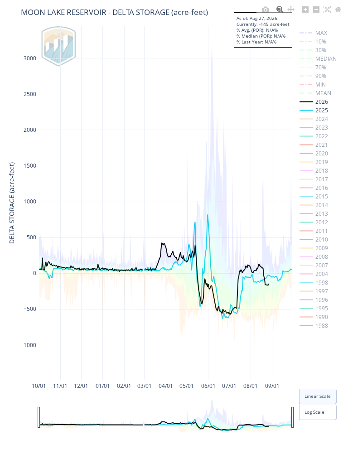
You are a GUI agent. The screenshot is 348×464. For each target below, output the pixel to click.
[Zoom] (280, 9)
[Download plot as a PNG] (265, 9)
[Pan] (290, 9)
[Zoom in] (305, 9)
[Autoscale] (327, 9)
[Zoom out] (316, 9)
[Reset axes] (338, 9)
